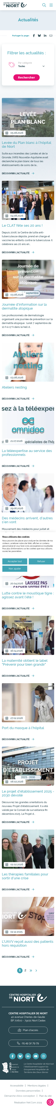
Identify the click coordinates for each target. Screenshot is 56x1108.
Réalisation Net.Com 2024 (28, 1102)
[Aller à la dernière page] (36, 970)
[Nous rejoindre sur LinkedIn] (28, 1056)
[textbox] (31, 66)
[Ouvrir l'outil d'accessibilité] (50, 1102)
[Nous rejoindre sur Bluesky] (20, 1056)
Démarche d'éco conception (19, 1096)
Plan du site (45, 1096)
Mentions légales (37, 1085)
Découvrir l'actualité (16, 173)
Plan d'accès (30, 1030)
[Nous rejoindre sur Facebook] (12, 1056)
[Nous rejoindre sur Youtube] (36, 1056)
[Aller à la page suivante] (30, 970)
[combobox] (31, 66)
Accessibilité (16, 1085)
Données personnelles (28, 1090)
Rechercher (26, 77)
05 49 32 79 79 (30, 1043)
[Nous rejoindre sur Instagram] (43, 1056)
